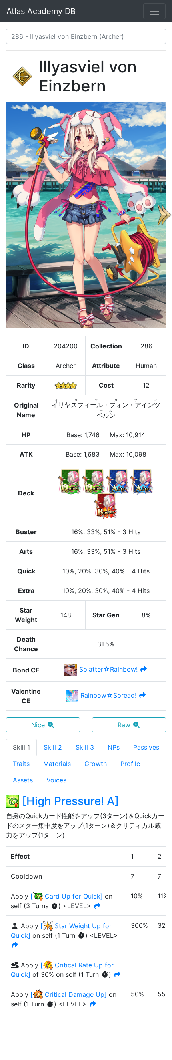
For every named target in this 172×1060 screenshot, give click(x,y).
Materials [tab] (57, 764)
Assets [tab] (23, 780)
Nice (38, 725)
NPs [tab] (114, 747)
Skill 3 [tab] (85, 747)
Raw (124, 725)
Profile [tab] (130, 764)
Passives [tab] (146, 747)
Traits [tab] (21, 764)
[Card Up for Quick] (66, 896)
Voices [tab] (56, 780)
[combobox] (86, 36)
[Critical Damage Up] (68, 994)
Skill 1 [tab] (21, 747)
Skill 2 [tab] (53, 747)
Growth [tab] (95, 764)
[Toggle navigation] (154, 11)
